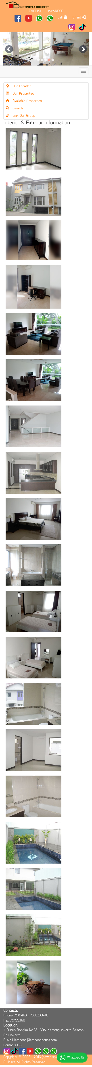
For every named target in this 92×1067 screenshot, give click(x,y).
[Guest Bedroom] (33, 750)
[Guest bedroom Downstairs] (33, 148)
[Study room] (33, 286)
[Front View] (33, 195)
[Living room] (33, 334)
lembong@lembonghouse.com (35, 1040)
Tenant (76, 17)
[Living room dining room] (33, 380)
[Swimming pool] (33, 842)
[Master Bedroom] (33, 519)
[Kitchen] (33, 473)
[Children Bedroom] (33, 611)
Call (60, 17)
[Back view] (33, 889)
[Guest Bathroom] (33, 796)
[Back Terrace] (33, 982)
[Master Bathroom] (33, 565)
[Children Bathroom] (33, 704)
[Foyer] (33, 240)
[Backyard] (33, 935)
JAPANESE (55, 11)
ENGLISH (35, 11)
